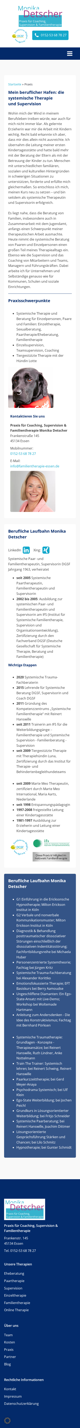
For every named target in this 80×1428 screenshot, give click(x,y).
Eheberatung (14, 1273)
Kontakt (10, 1389)
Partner (10, 1357)
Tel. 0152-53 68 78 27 (20, 1250)
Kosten (9, 1342)
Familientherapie (17, 1303)
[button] (7, 1420)
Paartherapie (14, 1281)
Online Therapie (16, 1310)
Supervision (13, 1288)
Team (8, 1335)
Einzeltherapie (15, 1295)
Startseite (14, 84)
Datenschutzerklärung (21, 1403)
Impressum (13, 1396)
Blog (7, 1364)
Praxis (9, 1349)
